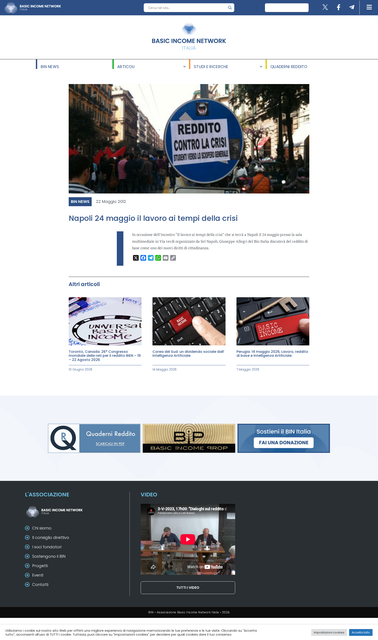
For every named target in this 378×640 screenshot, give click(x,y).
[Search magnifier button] (230, 8)
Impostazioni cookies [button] (329, 632)
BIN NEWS (50, 66)
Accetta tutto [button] (361, 632)
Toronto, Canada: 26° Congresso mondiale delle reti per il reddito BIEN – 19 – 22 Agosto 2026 (105, 355)
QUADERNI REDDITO (288, 66)
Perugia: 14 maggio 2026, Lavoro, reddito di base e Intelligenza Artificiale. (272, 353)
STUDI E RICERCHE (211, 66)
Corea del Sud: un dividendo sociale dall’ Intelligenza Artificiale (188, 353)
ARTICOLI (126, 66)
